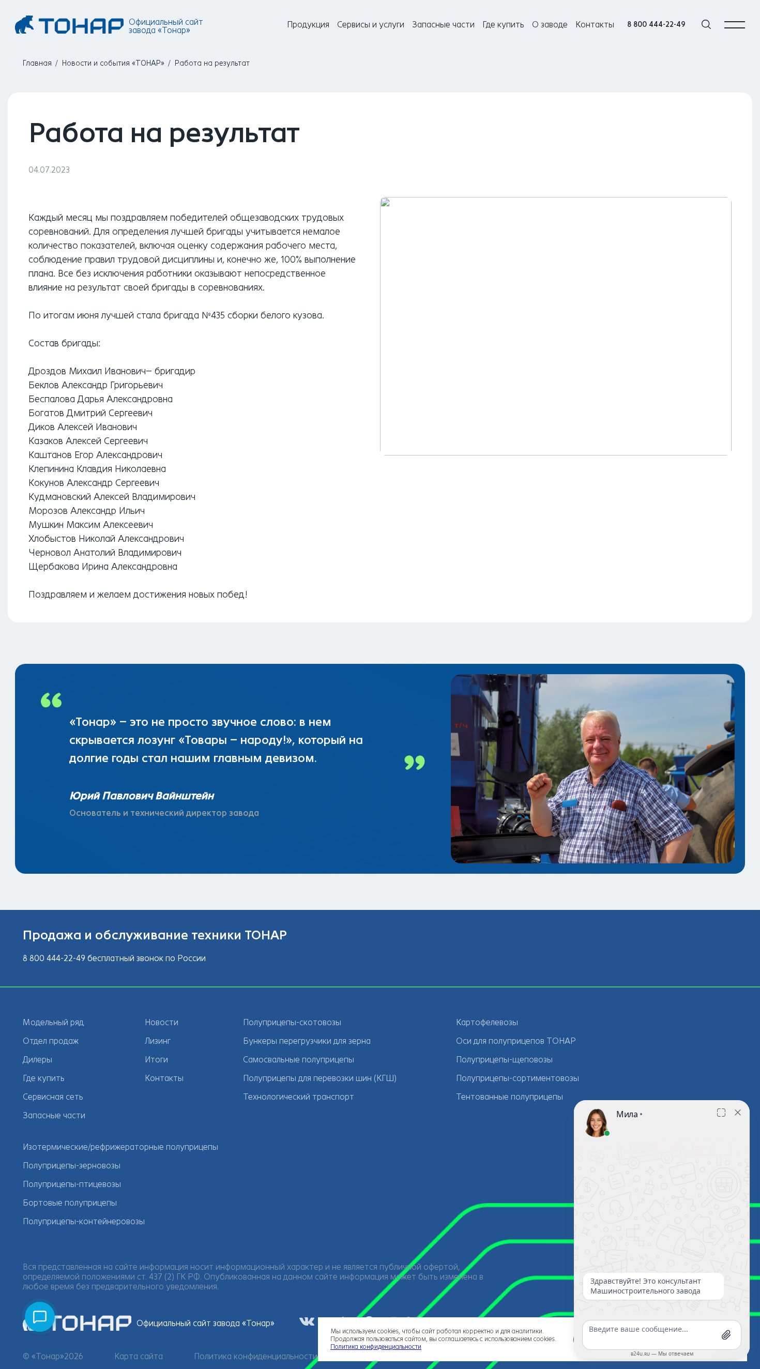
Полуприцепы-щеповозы (504, 1059)
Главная (37, 63)
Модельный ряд (53, 1022)
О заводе (550, 24)
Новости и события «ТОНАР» (113, 63)
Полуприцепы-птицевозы (72, 1184)
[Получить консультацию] (40, 1317)
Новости (161, 1022)
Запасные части (443, 24)
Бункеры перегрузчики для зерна (307, 1041)
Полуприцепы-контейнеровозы (84, 1221)
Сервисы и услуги (370, 24)
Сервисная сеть (53, 1096)
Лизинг (158, 1041)
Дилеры (37, 1059)
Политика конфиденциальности (255, 1356)
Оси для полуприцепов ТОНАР (516, 1041)
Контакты (594, 24)
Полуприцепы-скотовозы (292, 1022)
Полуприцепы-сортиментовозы (517, 1078)
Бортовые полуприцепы (70, 1202)
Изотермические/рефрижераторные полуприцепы (120, 1147)
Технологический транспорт (298, 1096)
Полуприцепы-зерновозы (71, 1165)
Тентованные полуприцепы (509, 1096)
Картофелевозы (487, 1022)
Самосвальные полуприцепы (298, 1059)
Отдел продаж (51, 1041)
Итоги (156, 1059)
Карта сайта (138, 1356)
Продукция (308, 24)
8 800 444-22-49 (656, 24)
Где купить (503, 24)
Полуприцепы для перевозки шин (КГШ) (320, 1078)
